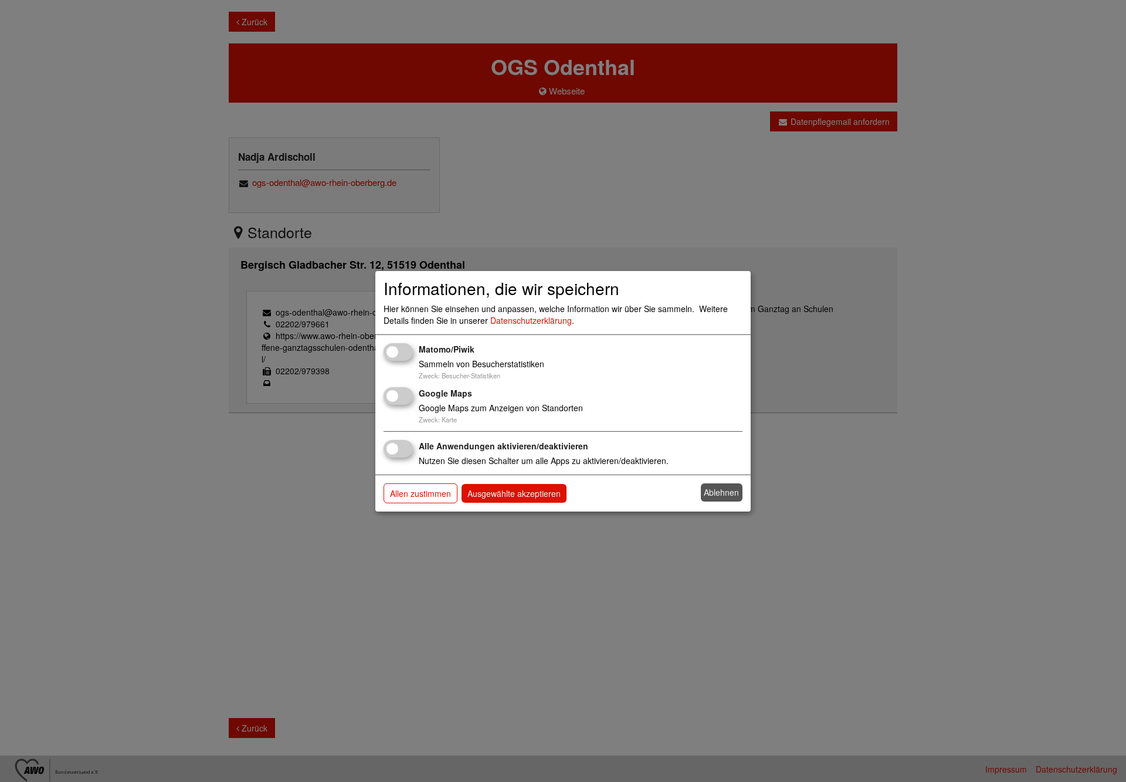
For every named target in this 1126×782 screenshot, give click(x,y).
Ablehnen (721, 492)
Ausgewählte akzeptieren (514, 493)
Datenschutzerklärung (531, 320)
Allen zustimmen (420, 493)
